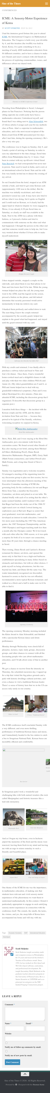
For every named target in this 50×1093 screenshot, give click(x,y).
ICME (4, 36)
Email (29, 1023)
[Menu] (46, 3)
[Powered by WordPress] (16, 1084)
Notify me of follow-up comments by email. (23, 1047)
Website (8, 1033)
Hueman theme (38, 1084)
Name (8, 1023)
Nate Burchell (8, 163)
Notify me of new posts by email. (18, 1055)
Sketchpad (6, 937)
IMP (25, 933)
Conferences (9, 10)
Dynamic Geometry (15, 933)
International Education (37, 933)
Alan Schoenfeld (36, 121)
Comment (10, 1004)
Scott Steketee (12, 28)
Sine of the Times (11, 3)
